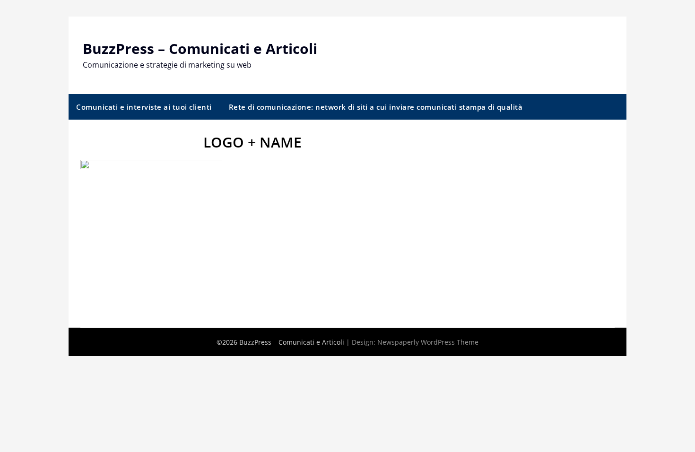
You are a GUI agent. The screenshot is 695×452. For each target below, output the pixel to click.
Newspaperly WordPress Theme (427, 342)
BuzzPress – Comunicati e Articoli (200, 48)
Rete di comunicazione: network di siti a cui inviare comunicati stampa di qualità (376, 107)
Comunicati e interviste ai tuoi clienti (144, 107)
